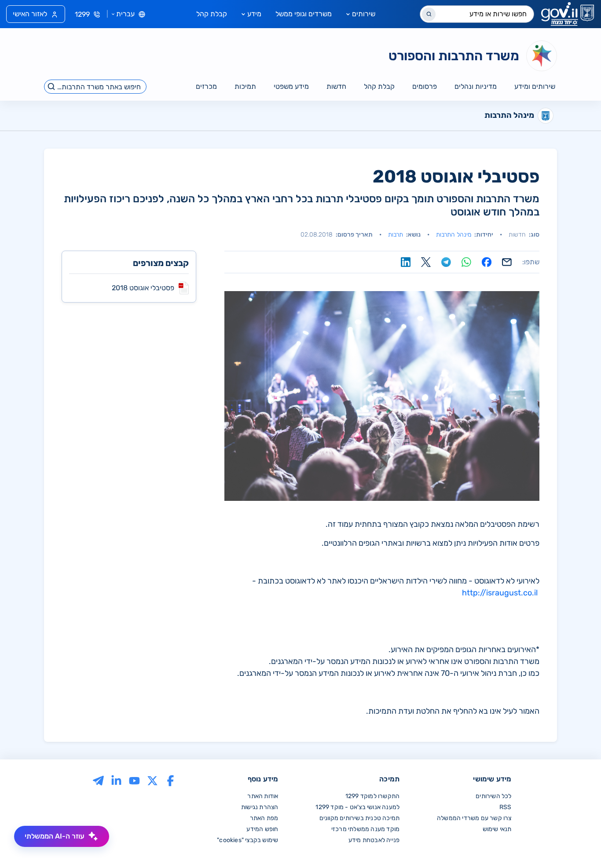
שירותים (363, 14)
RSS (505, 807)
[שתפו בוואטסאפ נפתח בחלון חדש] (466, 262)
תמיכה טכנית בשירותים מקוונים (359, 818)
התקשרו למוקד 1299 (372, 796)
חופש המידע (262, 829)
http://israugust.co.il (500, 593)
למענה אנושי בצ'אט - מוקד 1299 (357, 807)
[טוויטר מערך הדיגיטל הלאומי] (152, 780)
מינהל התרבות (453, 234)
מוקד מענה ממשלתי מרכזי (365, 829)
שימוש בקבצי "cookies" (247, 840)
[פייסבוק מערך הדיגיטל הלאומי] (170, 780)
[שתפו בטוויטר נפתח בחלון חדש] (426, 262)
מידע (254, 14)
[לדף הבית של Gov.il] (567, 14)
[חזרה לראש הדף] (576, 836)
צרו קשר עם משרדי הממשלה (474, 818)
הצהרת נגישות (259, 807)
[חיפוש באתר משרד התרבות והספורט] (52, 86)
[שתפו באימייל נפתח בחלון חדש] (507, 262)
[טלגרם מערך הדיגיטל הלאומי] (98, 780)
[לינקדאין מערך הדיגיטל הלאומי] (116, 780)
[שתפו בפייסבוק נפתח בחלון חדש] (486, 262)
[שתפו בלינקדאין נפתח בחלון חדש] (405, 262)
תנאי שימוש (497, 829)
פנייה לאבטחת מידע (373, 840)
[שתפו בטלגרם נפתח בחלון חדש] (446, 262)
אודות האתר (262, 796)
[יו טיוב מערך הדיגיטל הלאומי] (134, 780)
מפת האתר (264, 818)
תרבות (395, 234)
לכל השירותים (493, 796)
